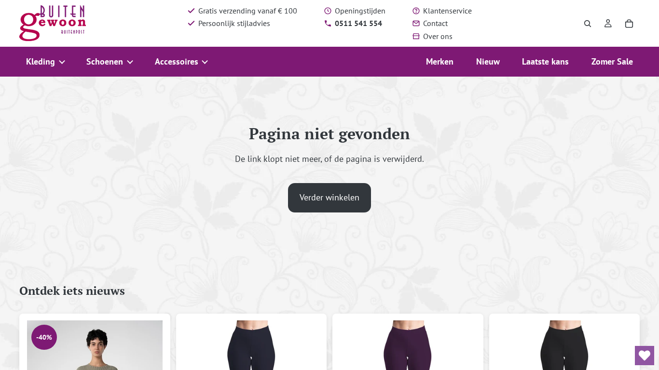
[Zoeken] (587, 23)
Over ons (438, 36)
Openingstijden (360, 10)
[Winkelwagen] (629, 23)
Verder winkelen (329, 197)
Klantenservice (447, 10)
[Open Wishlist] (644, 355)
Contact (435, 23)
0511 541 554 (358, 23)
